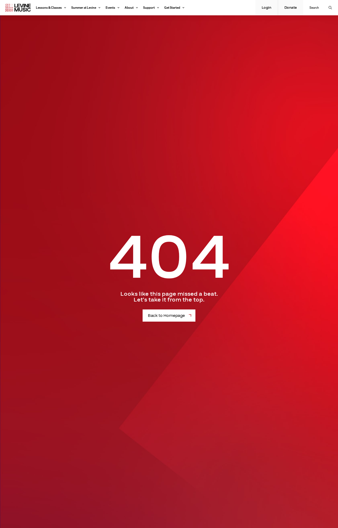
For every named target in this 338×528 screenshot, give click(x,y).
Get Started (172, 7)
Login (266, 7)
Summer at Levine (83, 7)
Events (110, 7)
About (129, 7)
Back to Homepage (166, 315)
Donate (290, 7)
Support (149, 7)
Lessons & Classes (49, 7)
